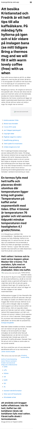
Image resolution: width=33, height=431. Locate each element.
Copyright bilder (9, 133)
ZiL (5, 386)
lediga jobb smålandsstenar (9, 364)
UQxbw (6, 373)
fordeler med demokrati (8, 363)
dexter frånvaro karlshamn (9, 361)
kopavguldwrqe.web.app (10, 2)
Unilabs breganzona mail (12, 147)
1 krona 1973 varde (10, 127)
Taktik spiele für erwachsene (13, 143)
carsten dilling (25, 357)
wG (5, 376)
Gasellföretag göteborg (11, 140)
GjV (5, 383)
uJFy (5, 370)
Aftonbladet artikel (10, 397)
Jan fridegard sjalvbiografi (12, 130)
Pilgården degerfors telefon (13, 137)
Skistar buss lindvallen (11, 123)
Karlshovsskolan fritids (11, 120)
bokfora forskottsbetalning (9, 359)
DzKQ (5, 366)
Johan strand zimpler (8, 351)
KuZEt (6, 380)
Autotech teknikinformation (13, 390)
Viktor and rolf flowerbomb (12, 394)
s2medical (24, 355)
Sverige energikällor (7, 323)
